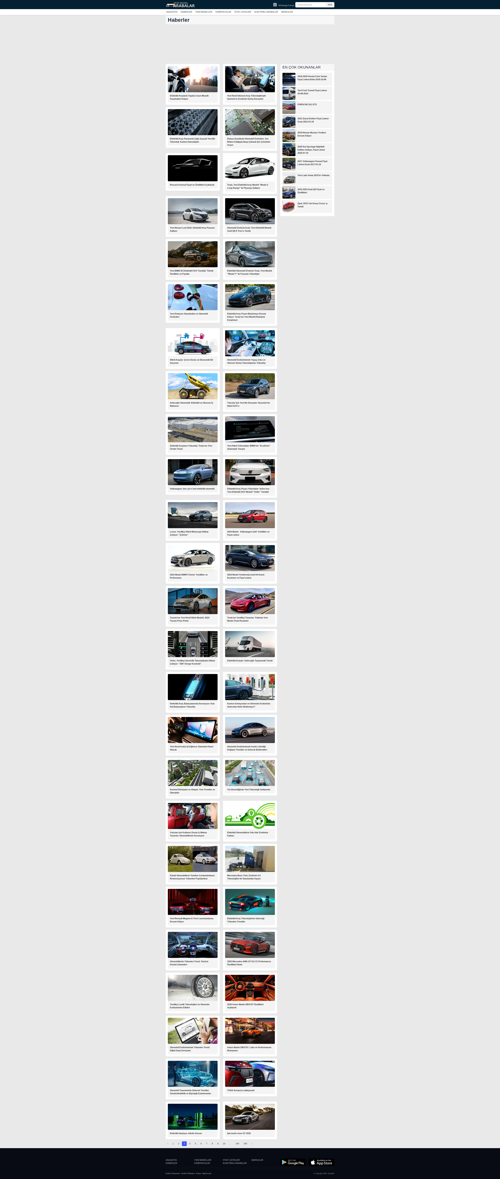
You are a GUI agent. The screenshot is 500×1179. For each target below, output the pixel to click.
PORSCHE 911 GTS (307, 104)
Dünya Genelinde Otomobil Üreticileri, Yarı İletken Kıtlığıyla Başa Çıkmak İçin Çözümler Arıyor (248, 142)
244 (237, 1144)
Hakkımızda (206, 1173)
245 (245, 1144)
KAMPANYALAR (223, 12)
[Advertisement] (250, 44)
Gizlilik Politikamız (188, 1173)
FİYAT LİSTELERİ (242, 12)
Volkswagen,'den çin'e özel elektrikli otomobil (192, 489)
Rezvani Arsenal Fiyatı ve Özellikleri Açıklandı (192, 185)
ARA (330, 5)
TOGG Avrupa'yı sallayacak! (241, 1090)
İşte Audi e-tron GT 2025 (239, 1133)
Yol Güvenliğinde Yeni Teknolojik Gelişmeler (248, 789)
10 (224, 1144)
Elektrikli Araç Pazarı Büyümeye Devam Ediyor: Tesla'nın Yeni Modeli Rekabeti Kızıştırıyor (246, 317)
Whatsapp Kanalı (286, 5)
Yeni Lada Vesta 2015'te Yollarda (313, 175)
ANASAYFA (171, 12)
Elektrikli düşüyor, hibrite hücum (186, 1133)
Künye (198, 1173)
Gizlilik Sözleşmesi (173, 1173)
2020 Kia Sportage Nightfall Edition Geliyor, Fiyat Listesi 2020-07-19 (311, 150)
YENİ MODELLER (203, 12)
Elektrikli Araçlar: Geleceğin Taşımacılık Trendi (250, 661)
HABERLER (186, 12)
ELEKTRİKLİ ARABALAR (266, 12)
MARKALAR (287, 12)
